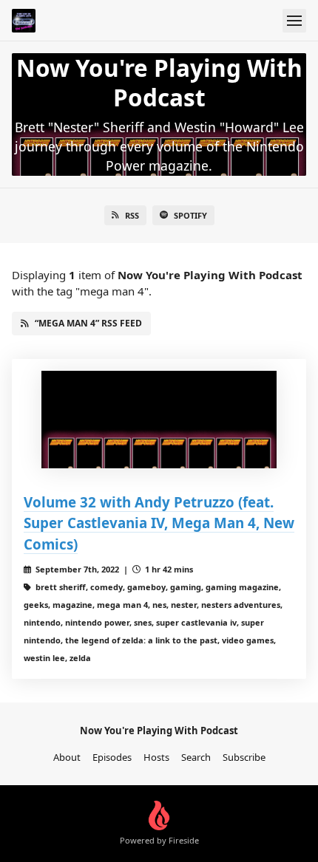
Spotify (190, 215)
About (67, 757)
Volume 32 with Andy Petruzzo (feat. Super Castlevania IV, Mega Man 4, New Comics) (159, 523)
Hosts (156, 757)
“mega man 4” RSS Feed (88, 323)
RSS (132, 215)
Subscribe (244, 757)
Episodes (112, 757)
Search (196, 757)
